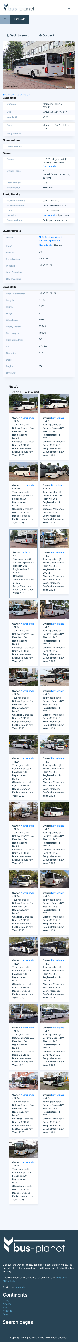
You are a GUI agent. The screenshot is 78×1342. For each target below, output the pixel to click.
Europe (6, 1314)
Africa (6, 1300)
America (7, 1304)
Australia (7, 1310)
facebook (20, 1287)
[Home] (5, 19)
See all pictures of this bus (16, 94)
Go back (48, 35)
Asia (5, 1307)
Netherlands (49, 166)
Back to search (20, 35)
